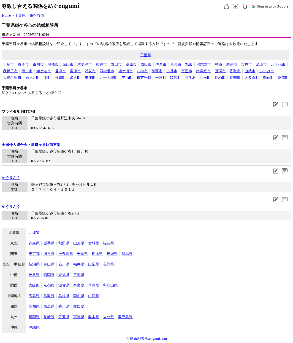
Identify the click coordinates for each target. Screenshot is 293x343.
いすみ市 (266, 71)
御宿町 (268, 78)
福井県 (78, 264)
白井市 (171, 71)
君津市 (60, 71)
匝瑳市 (220, 71)
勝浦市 (231, 64)
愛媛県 (78, 306)
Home (6, 15)
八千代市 (278, 64)
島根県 (63, 296)
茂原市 (131, 64)
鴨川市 (27, 71)
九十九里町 (109, 78)
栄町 (47, 78)
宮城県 (93, 243)
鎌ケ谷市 (37, 15)
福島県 (108, 243)
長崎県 (48, 317)
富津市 (75, 71)
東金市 (175, 64)
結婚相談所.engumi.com (148, 338)
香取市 (235, 71)
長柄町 (220, 78)
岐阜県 (34, 275)
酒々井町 (32, 78)
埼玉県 (48, 254)
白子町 (205, 78)
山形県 (78, 243)
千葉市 (8, 64)
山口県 (93, 296)
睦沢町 (175, 78)
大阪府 (34, 285)
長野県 (108, 264)
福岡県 (34, 317)
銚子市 (23, 64)
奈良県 (78, 285)
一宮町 (160, 78)
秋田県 (63, 243)
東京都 (34, 254)
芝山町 (127, 78)
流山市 (261, 64)
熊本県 (93, 317)
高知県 (34, 306)
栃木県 (97, 254)
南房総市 (203, 71)
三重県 (78, 275)
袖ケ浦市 (125, 71)
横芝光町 (144, 78)
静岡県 (48, 275)
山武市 (249, 71)
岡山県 (78, 296)
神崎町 (60, 78)
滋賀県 (63, 285)
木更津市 (84, 64)
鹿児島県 (125, 317)
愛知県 (63, 275)
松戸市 (101, 64)
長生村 (190, 78)
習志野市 (203, 64)
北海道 (34, 233)
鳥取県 (48, 296)
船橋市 (53, 64)
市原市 (246, 64)
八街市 (142, 71)
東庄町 (90, 78)
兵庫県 (93, 285)
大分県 (108, 317)
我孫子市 (10, 71)
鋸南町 (283, 78)
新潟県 (34, 264)
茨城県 (112, 254)
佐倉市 (160, 64)
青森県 (34, 243)
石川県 (63, 264)
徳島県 (48, 306)
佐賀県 (63, 317)
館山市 (67, 64)
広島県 (34, 296)
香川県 (63, 306)
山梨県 (93, 264)
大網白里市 (12, 78)
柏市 (218, 64)
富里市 (186, 71)
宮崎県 (78, 317)
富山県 (48, 264)
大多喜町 (251, 78)
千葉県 (20, 15)
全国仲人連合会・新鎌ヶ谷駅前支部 (31, 145)
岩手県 (48, 243)
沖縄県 (34, 327)
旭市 (189, 64)
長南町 (235, 78)
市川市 (38, 64)
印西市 (157, 71)
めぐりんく (11, 178)
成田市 (146, 64)
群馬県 (127, 254)
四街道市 (107, 71)
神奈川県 (65, 254)
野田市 (116, 64)
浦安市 (90, 71)
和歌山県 (110, 285)
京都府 (48, 285)
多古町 (75, 78)
